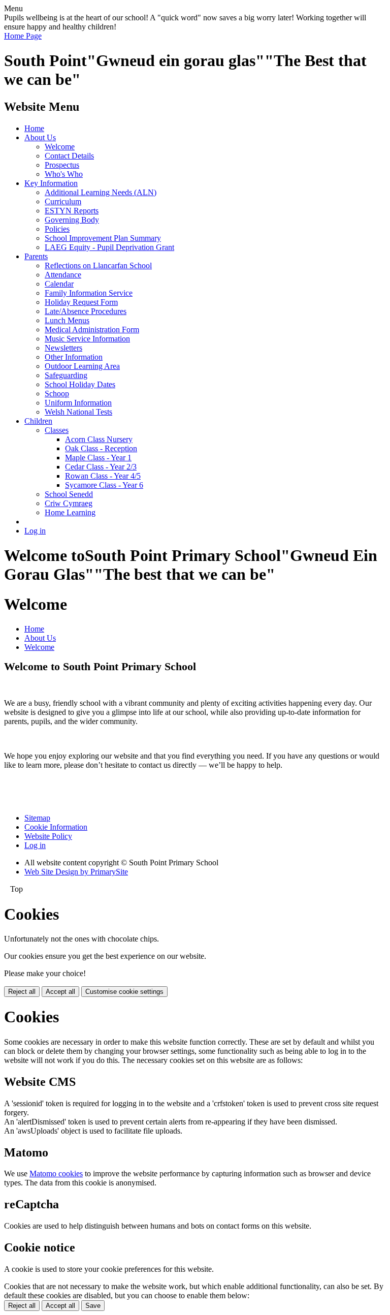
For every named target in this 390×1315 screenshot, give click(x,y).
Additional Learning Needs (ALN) (100, 192)
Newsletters (63, 347)
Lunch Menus (67, 320)
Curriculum (63, 201)
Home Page (23, 36)
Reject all (22, 991)
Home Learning (70, 512)
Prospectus (62, 165)
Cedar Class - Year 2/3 (101, 466)
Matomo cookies (56, 1173)
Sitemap (37, 817)
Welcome (60, 146)
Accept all (60, 991)
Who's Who (64, 174)
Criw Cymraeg (68, 503)
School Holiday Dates (80, 384)
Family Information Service (89, 293)
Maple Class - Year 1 (98, 457)
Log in (35, 530)
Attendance (63, 274)
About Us (40, 137)
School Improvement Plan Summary (103, 238)
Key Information (51, 183)
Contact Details (69, 155)
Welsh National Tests (78, 412)
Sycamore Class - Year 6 (104, 485)
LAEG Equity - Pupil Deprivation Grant (109, 247)
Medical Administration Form (92, 329)
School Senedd (69, 494)
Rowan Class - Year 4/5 (103, 476)
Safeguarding (66, 375)
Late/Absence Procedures (85, 311)
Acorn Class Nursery (99, 439)
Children (38, 421)
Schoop (57, 393)
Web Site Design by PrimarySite (76, 871)
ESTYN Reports (72, 210)
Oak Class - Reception (101, 448)
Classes (57, 430)
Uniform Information (78, 402)
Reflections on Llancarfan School (98, 265)
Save (93, 1305)
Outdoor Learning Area (82, 366)
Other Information (74, 357)
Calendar (59, 283)
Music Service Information (87, 338)
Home (34, 128)
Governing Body (72, 219)
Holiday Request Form (81, 302)
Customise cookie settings (124, 991)
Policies (57, 229)
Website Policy (48, 836)
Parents (36, 256)
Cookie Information (55, 827)
